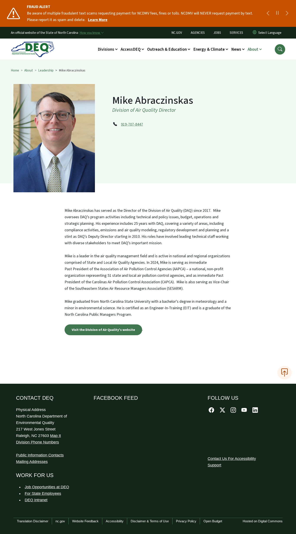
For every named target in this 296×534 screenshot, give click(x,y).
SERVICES (236, 32)
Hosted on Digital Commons (263, 521)
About (28, 70)
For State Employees (43, 493)
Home (15, 70)
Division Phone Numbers (37, 442)
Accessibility (115, 521)
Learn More (97, 20)
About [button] (253, 49)
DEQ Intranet (36, 500)
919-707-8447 (132, 124)
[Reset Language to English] (255, 32)
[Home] (33, 44)
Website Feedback (85, 521)
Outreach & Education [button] (167, 49)
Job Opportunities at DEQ (47, 487)
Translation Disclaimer (32, 521)
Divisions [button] (106, 49)
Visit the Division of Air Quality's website (103, 329)
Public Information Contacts (40, 455)
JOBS (217, 32)
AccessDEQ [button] (131, 49)
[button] (280, 49)
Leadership (46, 70)
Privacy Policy (186, 521)
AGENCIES (198, 32)
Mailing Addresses (32, 462)
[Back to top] (284, 372)
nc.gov (60, 521)
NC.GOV (176, 32)
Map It (55, 436)
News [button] (236, 49)
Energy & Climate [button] (209, 49)
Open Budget (212, 521)
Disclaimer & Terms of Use (150, 521)
